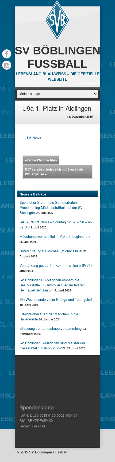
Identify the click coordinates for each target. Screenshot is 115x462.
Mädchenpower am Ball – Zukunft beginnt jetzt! (56, 236)
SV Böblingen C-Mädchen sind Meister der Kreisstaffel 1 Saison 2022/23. (52, 345)
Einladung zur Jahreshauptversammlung (51, 328)
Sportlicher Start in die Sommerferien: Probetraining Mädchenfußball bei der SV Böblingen (51, 207)
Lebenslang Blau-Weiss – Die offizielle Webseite (57, 76)
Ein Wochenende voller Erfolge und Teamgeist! (56, 299)
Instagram (6, 65)
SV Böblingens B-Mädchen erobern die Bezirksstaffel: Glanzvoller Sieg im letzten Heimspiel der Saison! (52, 285)
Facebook (6, 54)
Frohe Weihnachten (41, 160)
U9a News (33, 137)
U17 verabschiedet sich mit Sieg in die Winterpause (54, 171)
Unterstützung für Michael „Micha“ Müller (51, 250)
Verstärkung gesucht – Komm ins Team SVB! (55, 265)
